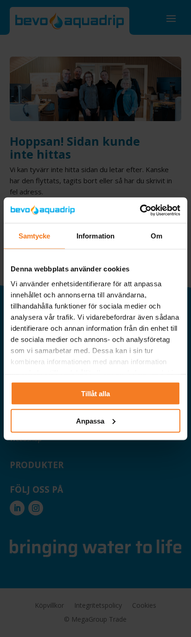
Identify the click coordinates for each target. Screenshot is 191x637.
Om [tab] (156, 236)
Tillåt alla (95, 394)
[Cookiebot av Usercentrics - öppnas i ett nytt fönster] (139, 210)
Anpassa (90, 421)
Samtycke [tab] (35, 236)
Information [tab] (95, 236)
